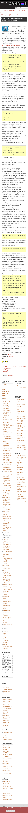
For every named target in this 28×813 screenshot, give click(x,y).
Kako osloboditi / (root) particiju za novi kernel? (7, 504)
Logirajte (12, 373)
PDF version (10, 375)
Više (25, 449)
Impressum (5, 648)
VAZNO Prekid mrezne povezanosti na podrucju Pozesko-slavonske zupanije (21, 415)
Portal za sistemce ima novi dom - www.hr (7, 701)
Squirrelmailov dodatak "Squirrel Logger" (7, 581)
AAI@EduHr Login (6, 384)
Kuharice (5, 635)
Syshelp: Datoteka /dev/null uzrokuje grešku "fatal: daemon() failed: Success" (7, 591)
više (12, 801)
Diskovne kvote (6, 434)
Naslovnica (5, 631)
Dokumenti (5, 640)
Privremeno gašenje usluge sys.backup (6, 717)
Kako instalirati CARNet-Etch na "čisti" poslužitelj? (7, 485)
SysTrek (5, 644)
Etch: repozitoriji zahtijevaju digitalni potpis (7, 438)
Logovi (4, 520)
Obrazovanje (6, 638)
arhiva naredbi (23, 387)
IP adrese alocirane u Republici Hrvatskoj (7, 737)
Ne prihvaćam (10, 810)
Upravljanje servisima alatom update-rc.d (7, 617)
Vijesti (4, 633)
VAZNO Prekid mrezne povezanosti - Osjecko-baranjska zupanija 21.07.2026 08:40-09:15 (21, 404)
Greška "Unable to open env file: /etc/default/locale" (7, 461)
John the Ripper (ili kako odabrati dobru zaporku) (7, 476)
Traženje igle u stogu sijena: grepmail (6, 612)
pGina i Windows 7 (7, 624)
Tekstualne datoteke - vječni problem (7, 601)
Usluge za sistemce (7, 646)
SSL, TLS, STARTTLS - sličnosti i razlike (7, 572)
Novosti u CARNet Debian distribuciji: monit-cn (7, 529)
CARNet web (12, 10)
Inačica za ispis (6, 373)
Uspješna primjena (7, 799)
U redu (3, 810)
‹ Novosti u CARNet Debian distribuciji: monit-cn (7, 369)
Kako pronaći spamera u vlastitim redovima (7, 513)
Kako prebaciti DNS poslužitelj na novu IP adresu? (7, 759)
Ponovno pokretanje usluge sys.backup (7, 711)
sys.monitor (6, 679)
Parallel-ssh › (22, 366)
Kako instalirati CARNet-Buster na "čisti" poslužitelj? (7, 706)
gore (13, 366)
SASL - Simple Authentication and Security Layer (7, 567)
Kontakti (6, 12)
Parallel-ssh (5, 539)
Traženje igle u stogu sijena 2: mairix (6, 607)
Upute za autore (7, 686)
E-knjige (5, 642)
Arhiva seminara (4, 10)
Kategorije (5, 636)
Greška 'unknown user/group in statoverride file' (7, 466)
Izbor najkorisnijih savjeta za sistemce (11, 15)
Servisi (11, 356)
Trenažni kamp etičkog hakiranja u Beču (21, 498)
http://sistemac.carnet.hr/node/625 (11, 45)
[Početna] (18, 4)
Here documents (7, 469)
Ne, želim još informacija (15, 807)
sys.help (18, 10)
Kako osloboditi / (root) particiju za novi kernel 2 (7, 499)
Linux (9, 354)
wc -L (18, 385)
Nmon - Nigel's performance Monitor (6, 523)
